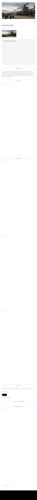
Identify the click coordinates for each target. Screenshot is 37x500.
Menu (3, 21)
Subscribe (4, 394)
